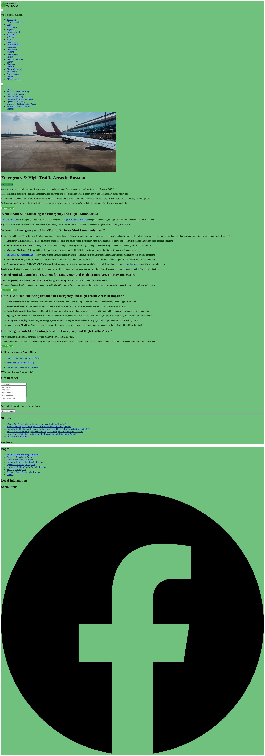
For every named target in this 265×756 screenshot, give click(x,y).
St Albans (11, 37)
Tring (9, 24)
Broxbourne (12, 72)
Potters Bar (11, 34)
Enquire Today (7, 208)
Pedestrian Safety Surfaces (18, 106)
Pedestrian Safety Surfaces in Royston (23, 472)
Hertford (10, 76)
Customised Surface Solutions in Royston (25, 462)
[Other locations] (2, 10)
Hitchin (10, 57)
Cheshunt (11, 64)
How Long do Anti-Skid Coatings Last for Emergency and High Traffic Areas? (41, 434)
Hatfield (10, 67)
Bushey (10, 62)
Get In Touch (7, 184)
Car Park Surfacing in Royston (20, 459)
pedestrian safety (131, 264)
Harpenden (11, 47)
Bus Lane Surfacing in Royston (20, 457)
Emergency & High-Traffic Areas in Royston (26, 467)
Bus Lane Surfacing (15, 94)
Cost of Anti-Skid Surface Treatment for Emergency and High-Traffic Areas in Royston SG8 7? (48, 429)
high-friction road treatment (76, 219)
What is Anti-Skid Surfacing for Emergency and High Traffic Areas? (36, 424)
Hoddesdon (12, 49)
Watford (10, 52)
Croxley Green (13, 44)
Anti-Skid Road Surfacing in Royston (23, 454)
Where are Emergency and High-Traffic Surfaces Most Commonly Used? (39, 426)
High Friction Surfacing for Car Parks (23, 358)
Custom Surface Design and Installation (24, 367)
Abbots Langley (14, 79)
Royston (10, 29)
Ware (9, 39)
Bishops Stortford (14, 69)
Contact (10, 109)
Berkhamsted (12, 42)
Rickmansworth (13, 32)
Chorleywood (13, 54)
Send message (8, 411)
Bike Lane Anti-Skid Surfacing (20, 362)
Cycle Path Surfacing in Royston (21, 464)
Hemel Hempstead (15, 59)
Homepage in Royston (16, 469)
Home (9, 89)
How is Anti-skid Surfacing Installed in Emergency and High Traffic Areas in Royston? (45, 431)
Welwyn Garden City (16, 22)
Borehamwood (13, 74)
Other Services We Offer (17, 436)
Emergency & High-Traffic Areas (21, 104)
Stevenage (11, 19)
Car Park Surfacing (15, 96)
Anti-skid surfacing (9, 219)
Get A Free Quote (9, 290)
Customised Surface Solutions (20, 99)
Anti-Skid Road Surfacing (18, 91)
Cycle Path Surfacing (16, 101)
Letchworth (12, 27)
